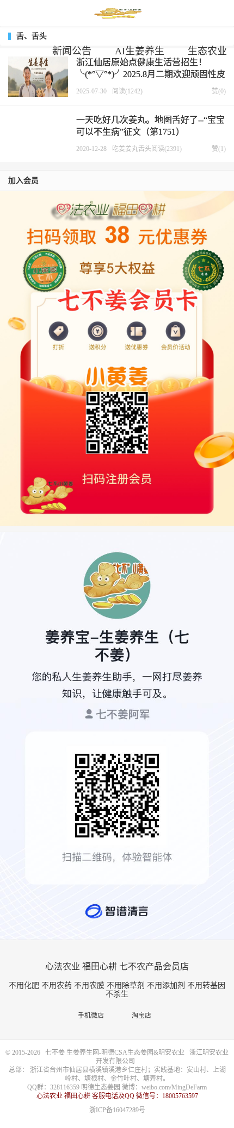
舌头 (144, 149)
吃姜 (118, 149)
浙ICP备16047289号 (117, 1110)
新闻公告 (71, 51)
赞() (216, 91)
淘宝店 (144, 1015)
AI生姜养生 (139, 51)
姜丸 (131, 149)
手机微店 (93, 1015)
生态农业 (207, 51)
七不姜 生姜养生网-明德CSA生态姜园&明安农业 (117, 13)
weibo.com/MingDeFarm (174, 1087)
